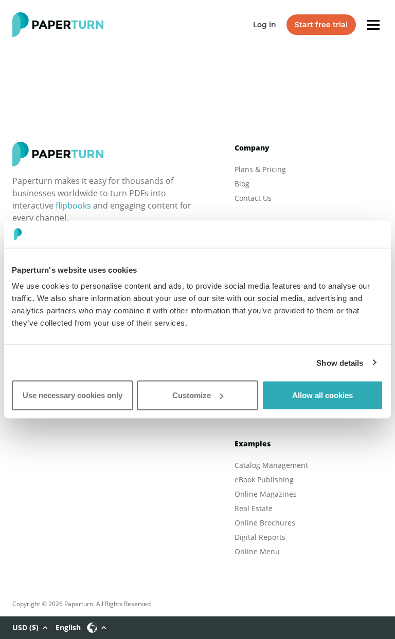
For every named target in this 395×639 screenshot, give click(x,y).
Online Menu (257, 551)
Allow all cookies (322, 395)
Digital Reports (260, 537)
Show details (339, 362)
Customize (191, 395)
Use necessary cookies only (72, 395)
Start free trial (321, 24)
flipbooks (73, 205)
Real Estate (254, 508)
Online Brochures (265, 523)
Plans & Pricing (260, 169)
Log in (264, 24)
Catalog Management (271, 465)
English (68, 627)
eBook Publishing (264, 479)
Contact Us (253, 198)
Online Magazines (266, 494)
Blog (242, 184)
